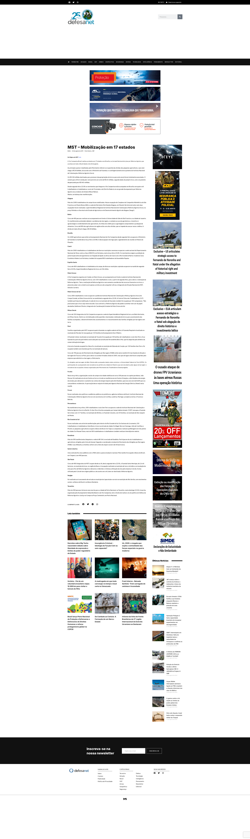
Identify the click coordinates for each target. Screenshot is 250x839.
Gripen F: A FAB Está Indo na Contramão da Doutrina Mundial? (173, 569)
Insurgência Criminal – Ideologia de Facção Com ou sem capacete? (106, 545)
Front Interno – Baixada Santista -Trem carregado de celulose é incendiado (133, 583)
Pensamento (158, 62)
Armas (101, 62)
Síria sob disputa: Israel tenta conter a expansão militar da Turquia (174, 715)
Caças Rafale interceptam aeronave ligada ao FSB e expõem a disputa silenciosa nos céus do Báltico (174, 686)
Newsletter (169, 62)
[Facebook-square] (69, 2)
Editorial (178, 62)
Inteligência (147, 62)
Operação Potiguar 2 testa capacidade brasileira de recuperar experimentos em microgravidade (173, 620)
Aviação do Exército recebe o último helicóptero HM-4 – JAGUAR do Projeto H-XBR (173, 669)
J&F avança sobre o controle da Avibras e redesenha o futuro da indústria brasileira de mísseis (173, 584)
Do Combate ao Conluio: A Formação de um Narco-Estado (105, 619)
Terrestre (75, 62)
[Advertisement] (125, 39)
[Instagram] (78, 2)
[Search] (180, 16)
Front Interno (88, 151)
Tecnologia (137, 62)
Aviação (83, 62)
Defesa (128, 62)
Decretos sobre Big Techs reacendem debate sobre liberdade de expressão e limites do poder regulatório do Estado (79, 548)
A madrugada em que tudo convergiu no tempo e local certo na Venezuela (106, 583)
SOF (96, 62)
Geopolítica (109, 62)
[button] (83, 504)
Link (80, 157)
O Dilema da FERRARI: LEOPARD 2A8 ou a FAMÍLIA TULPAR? (173, 654)
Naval (90, 62)
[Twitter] (73, 2)
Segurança (120, 62)
